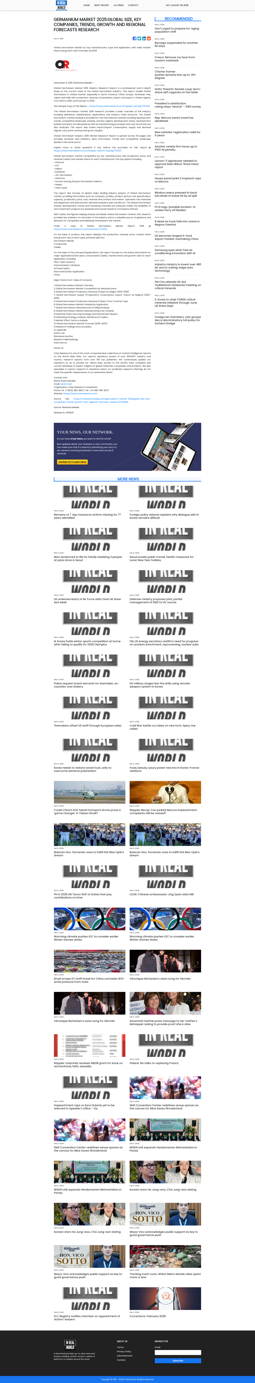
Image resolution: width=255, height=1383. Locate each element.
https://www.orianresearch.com (80, 393)
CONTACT (133, 5)
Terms (120, 1347)
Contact (121, 1360)
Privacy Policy (124, 1351)
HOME (87, 5)
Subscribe (178, 1360)
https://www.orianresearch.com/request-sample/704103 (119, 106)
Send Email (66, 384)
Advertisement (125, 1355)
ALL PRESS (119, 5)
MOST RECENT (101, 5)
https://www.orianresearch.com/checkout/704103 (80, 229)
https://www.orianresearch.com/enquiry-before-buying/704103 (87, 150)
